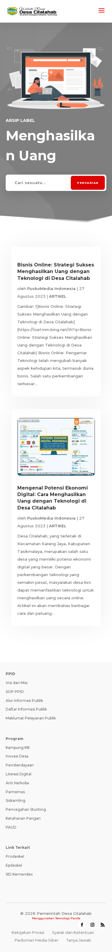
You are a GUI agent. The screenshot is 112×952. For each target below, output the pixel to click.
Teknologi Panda (67, 918)
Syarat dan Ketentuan (73, 932)
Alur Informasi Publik (24, 700)
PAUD (11, 827)
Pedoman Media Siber (37, 940)
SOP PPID (15, 691)
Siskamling (15, 800)
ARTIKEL (57, 296)
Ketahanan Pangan (23, 818)
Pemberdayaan (20, 765)
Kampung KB (18, 747)
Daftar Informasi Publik (26, 709)
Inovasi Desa (17, 756)
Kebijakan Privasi (28, 932)
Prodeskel (15, 856)
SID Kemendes (19, 874)
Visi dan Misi (16, 682)
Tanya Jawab (78, 940)
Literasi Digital (18, 774)
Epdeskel (14, 865)
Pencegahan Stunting (26, 809)
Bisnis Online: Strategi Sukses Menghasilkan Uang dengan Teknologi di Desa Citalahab (55, 271)
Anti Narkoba (17, 783)
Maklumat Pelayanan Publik (31, 718)
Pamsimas (15, 792)
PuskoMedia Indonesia (51, 288)
